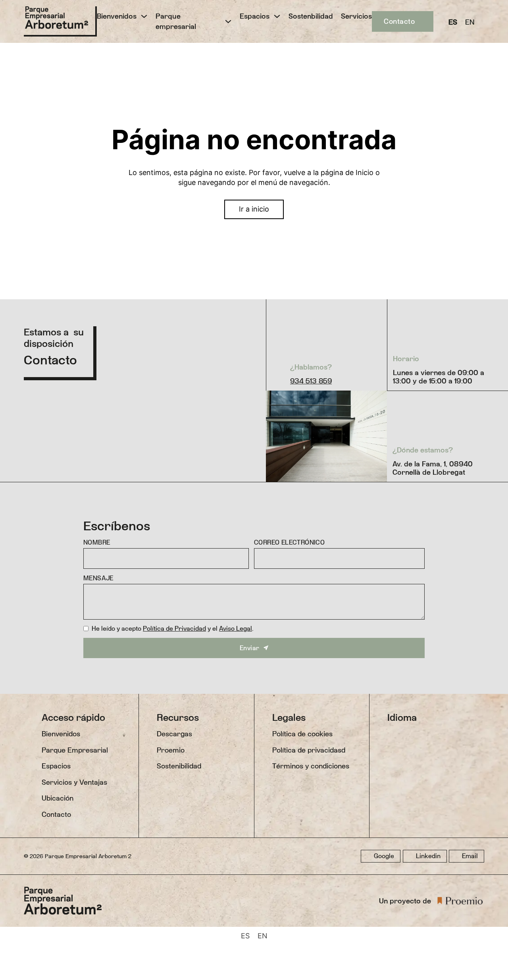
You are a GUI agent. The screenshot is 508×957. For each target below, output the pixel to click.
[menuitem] (452, 21)
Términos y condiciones (310, 766)
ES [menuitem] (452, 21)
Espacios (254, 16)
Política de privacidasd (308, 750)
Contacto (399, 21)
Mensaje (98, 578)
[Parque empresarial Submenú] (228, 21)
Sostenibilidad (179, 766)
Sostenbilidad (311, 16)
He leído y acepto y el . (173, 628)
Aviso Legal (235, 628)
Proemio (171, 750)
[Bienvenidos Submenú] (144, 16)
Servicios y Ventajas (74, 782)
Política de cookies (302, 733)
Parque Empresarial (75, 750)
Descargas (174, 733)
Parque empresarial (176, 21)
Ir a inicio (254, 209)
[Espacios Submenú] (277, 16)
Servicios (356, 16)
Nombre (96, 542)
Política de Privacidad (174, 628)
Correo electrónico (289, 542)
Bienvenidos (117, 16)
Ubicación (57, 798)
